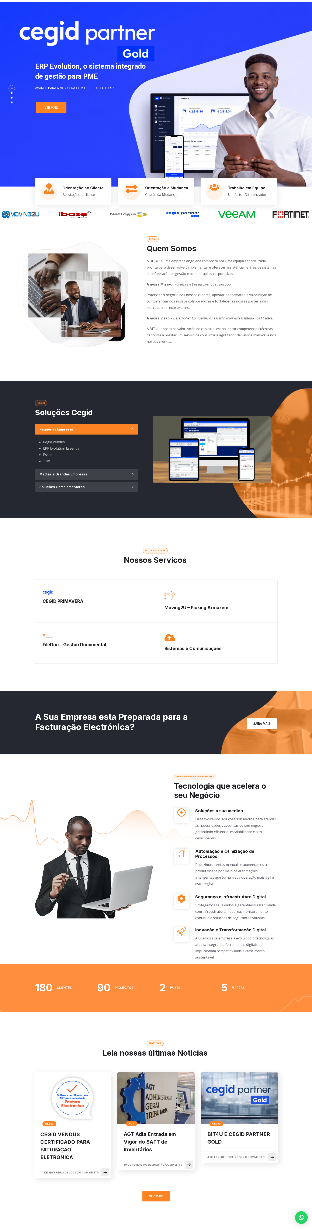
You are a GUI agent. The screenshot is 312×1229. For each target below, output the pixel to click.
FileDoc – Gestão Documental (74, 644)
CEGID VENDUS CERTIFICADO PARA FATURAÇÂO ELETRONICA (65, 1145)
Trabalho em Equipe (246, 188)
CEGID (49, 1123)
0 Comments (89, 1172)
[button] (301, 1217)
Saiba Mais (261, 723)
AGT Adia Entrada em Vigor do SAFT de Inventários (150, 1141)
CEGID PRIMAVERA (63, 601)
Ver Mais (156, 1196)
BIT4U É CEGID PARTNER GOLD (238, 1138)
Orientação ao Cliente (83, 188)
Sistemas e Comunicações (193, 648)
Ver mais (51, 107)
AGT (131, 1123)
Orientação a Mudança (166, 188)
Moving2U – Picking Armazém (196, 607)
